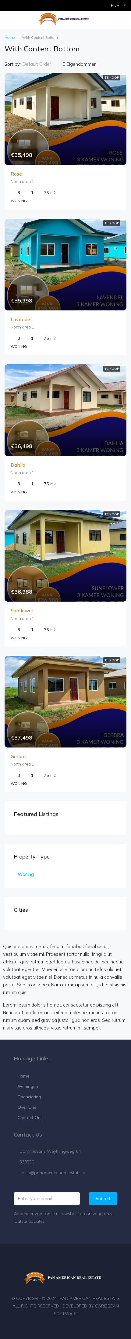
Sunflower (22, 610)
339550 (26, 1162)
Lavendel (21, 319)
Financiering (29, 1097)
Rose (16, 174)
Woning (26, 874)
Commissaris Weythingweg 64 (50, 1151)
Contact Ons (30, 1117)
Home (24, 1076)
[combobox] (41, 64)
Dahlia (18, 465)
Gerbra (18, 756)
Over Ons (27, 1107)
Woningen (28, 1086)
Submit (103, 1198)
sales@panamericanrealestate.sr (52, 1172)
